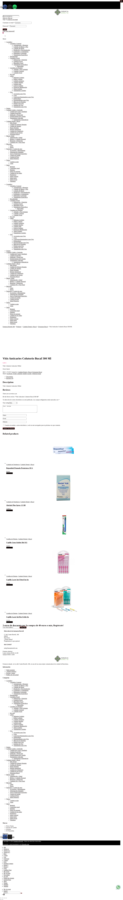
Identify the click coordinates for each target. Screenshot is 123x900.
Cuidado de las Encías (16, 132)
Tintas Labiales (18, 89)
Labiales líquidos (18, 82)
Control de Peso (14, 157)
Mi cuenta (6, 871)
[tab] (63, 377)
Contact (6, 860)
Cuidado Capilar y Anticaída (14, 110)
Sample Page (7, 880)
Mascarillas (20, 66)
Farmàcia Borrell (18, 841)
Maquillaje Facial (18, 63)
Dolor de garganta (15, 171)
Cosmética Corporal (15, 43)
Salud (8, 165)
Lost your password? (9, 31)
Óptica (8, 160)
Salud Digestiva (14, 158)
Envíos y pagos (10, 673)
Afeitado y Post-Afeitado (21, 69)
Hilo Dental (13, 123)
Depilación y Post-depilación (22, 50)
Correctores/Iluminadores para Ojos (24, 97)
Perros (12, 147)
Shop (5, 881)
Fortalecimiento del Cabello (18, 116)
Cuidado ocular (14, 162)
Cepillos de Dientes (15, 126)
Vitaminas (13, 181)
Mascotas (9, 144)
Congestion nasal (15, 168)
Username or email (8, 22)
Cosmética (9, 42)
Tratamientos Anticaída (16, 118)
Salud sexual (13, 179)
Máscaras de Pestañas (20, 102)
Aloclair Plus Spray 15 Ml (15, 505)
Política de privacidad (12, 675)
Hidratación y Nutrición (20, 60)
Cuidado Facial (18, 73)
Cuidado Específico (15, 113)
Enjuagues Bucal (15, 134)
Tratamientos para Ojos (20, 107)
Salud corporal (14, 176)
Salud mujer (13, 178)
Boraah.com (25, 844)
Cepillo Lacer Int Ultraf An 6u (17, 580)
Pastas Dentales (14, 128)
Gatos (11, 145)
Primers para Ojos (19, 103)
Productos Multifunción (20, 87)
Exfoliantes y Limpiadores (21, 51)
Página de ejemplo (9, 878)
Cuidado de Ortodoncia (16, 131)
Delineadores (17, 98)
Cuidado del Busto (19, 48)
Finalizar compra (8, 863)
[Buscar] (121, 1)
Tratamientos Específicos (21, 55)
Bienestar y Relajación (16, 141)
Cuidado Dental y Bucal (13, 121)
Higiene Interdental (15, 129)
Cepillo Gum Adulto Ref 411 (16, 542)
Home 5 (6, 867)
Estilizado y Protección (16, 115)
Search (5, 891)
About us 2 (7, 850)
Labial (12, 76)
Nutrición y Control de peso (14, 149)
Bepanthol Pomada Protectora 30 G (19, 468)
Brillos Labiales (18, 79)
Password (6, 26)
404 (5, 847)
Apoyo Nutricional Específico (18, 154)
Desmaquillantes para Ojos (21, 100)
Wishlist (6, 884)
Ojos (11, 92)
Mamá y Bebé (10, 136)
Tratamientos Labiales (20, 90)
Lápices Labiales (18, 85)
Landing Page (8, 870)
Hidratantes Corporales (20, 53)
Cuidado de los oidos (16, 173)
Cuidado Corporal (19, 71)
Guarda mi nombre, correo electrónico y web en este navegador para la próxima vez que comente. (32, 425)
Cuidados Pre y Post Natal (17, 142)
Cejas (15, 95)
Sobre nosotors (10, 670)
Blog (5, 854)
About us (6, 849)
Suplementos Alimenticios (21, 119)
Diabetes (12, 170)
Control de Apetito (15, 155)
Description (9, 377)
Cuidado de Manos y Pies (21, 47)
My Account (7, 889)
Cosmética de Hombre (16, 68)
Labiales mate (17, 84)
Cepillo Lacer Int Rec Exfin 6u (17, 617)
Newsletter (7, 875)
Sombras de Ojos (18, 105)
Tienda (5, 883)
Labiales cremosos (19, 81)
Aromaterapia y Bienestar (21, 45)
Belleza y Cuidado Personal (18, 139)
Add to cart (9, 473)
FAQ (5, 862)
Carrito (6, 855)
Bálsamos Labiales (19, 77)
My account (7, 873)
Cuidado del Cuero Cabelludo (18, 111)
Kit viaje (12, 74)
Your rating (6, 403)
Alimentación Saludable (17, 152)
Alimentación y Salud (16, 137)
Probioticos (13, 175)
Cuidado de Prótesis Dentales (18, 124)
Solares (8, 108)
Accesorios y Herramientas (17, 150)
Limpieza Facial (18, 61)
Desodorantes (14, 56)
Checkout (6, 859)
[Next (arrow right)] (2, 899)
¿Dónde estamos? (11, 671)
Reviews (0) (9, 378)
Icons (5, 868)
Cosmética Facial (15, 58)
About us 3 (7, 852)
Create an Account (12, 19)
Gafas (11, 163)
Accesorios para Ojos (20, 94)
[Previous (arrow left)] (0, 899)
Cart (5, 857)
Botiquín (12, 166)
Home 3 (6, 865)
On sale (6, 876)
